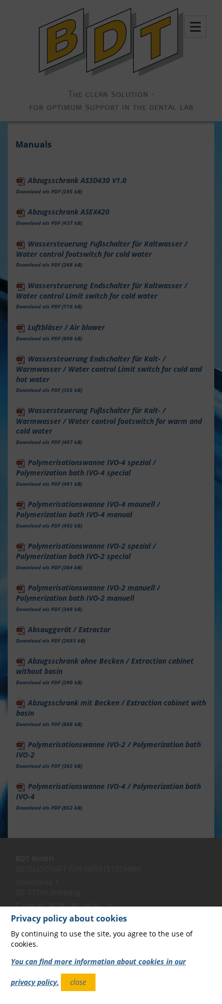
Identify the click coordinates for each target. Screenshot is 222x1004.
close (78, 982)
